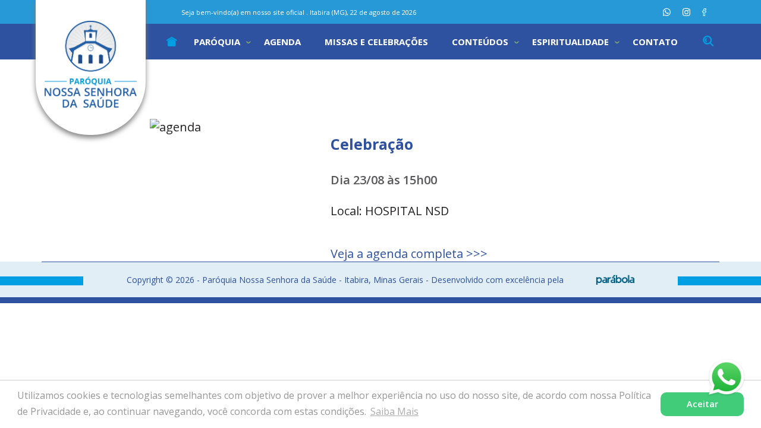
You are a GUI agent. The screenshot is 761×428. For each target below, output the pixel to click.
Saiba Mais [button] (394, 411)
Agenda (282, 42)
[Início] (171, 41)
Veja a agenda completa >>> (409, 254)
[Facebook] (704, 12)
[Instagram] (686, 12)
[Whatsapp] (667, 12)
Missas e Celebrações (376, 42)
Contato (655, 42)
